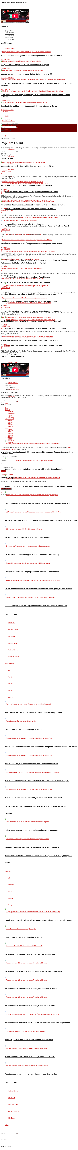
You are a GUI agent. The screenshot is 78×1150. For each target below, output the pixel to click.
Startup (10, 437)
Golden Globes (13, 650)
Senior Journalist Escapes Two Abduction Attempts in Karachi (30, 209)
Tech (6, 428)
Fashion (11, 885)
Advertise (8, 385)
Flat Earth (11, 623)
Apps (10, 430)
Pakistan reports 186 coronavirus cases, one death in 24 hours (31, 989)
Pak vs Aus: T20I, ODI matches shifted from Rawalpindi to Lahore (31, 764)
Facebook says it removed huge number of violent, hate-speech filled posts (36, 606)
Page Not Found (10, 138)
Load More (4, 112)
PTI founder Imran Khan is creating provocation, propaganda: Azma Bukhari (32, 244)
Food (10, 891)
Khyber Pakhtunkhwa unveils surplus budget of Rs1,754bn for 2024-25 (34, 345)
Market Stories (13, 383)
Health (10, 898)
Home (3, 138)
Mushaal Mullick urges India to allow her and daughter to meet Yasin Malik (35, 328)
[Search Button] (17, 1133)
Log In (3, 492)
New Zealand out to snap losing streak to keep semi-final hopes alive (33, 712)
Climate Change (13, 1111)
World (10, 415)
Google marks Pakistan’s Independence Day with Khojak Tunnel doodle (34, 469)
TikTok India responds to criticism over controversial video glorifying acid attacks (38, 589)
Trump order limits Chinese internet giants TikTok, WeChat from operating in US (38, 503)
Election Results (13, 389)
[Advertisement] (6, 380)
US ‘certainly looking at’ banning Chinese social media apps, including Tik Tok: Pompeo (41, 520)
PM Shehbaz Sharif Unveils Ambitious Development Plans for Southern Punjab (37, 226)
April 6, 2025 (5, 191)
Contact (7, 389)
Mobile (10, 433)
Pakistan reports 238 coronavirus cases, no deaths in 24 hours (30, 954)
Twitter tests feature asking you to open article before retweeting (32, 554)
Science (11, 170)
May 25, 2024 (5, 230)
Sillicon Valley (13, 630)
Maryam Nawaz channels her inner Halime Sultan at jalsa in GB (26, 74)
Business (11, 149)
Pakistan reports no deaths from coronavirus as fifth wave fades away (33, 971)
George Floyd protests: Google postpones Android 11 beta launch (32, 572)
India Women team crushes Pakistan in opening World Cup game (31, 830)
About (6, 384)
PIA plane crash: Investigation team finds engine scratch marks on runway (31, 56)
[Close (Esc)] (1, 494)
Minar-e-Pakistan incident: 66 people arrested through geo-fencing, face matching (39, 452)
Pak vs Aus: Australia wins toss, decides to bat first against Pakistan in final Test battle (41, 747)
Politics (11, 412)
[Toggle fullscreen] (5, 494)
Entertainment (9, 663)
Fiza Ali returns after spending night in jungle (23, 730)
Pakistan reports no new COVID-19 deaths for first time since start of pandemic (37, 1023)
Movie (10, 684)
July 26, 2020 (5, 89)
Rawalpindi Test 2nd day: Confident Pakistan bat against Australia (32, 847)
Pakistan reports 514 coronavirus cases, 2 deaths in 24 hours (30, 1057)
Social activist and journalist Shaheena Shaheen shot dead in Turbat (29, 106)
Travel (10, 905)
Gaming (10, 677)
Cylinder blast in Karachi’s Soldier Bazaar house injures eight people (33, 311)
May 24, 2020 (5, 59)
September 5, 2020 (7, 110)
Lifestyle (8, 871)
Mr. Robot (11, 636)
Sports (10, 697)
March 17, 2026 (6, 172)
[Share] (3, 494)
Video (6, 1125)
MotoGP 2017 (13, 643)
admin (5, 170)
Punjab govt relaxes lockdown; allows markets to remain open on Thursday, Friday (38, 920)
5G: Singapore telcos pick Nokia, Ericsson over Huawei (27, 537)
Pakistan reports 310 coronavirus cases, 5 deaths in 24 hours (30, 1006)
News (6, 136)
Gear (9, 431)
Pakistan (11, 156)
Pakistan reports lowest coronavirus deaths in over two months (31, 1074)
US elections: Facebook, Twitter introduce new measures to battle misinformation (38, 486)
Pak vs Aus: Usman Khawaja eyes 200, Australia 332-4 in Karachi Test (33, 798)
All (5, 47)
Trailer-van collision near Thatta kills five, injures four (23, 224)
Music (10, 690)
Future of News (13, 657)
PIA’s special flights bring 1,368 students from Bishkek (27, 277)
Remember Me (8, 467)
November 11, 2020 (7, 78)
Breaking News (10, 48)
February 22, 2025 (7, 210)
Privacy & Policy (10, 387)
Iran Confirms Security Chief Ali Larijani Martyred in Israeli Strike (31, 192)
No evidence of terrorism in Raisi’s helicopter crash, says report (31, 294)
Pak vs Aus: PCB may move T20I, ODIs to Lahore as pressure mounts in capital (37, 781)
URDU (6, 116)
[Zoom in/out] (7, 494)
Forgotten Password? (8, 474)
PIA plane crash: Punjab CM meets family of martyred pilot (25, 65)
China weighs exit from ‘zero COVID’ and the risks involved (29, 1040)
